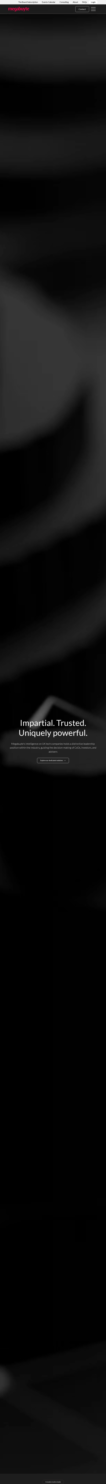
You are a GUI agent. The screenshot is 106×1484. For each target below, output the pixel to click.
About (75, 2)
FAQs (84, 2)
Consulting (64, 2)
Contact (82, 9)
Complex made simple (53, 1482)
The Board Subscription (28, 2)
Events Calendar (48, 2)
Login (93, 2)
